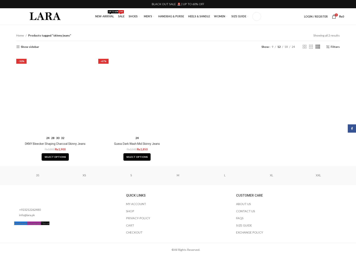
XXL (318, 175)
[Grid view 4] (318, 46)
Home (20, 35)
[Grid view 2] (305, 46)
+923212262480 (30, 209)
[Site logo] (45, 16)
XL (271, 175)
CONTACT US (245, 211)
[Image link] (37, 198)
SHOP (130, 211)
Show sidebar (30, 46)
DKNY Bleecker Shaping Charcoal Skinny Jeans (55, 143)
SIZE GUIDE (244, 225)
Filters (335, 46)
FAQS (240, 218)
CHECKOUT (134, 232)
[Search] (256, 16)
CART (130, 225)
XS (84, 175)
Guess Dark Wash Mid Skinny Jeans (137, 143)
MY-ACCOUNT (136, 204)
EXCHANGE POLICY (249, 232)
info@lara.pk (27, 215)
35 (37, 175)
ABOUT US (243, 204)
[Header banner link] (178, 4)
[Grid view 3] (311, 46)
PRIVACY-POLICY (138, 218)
